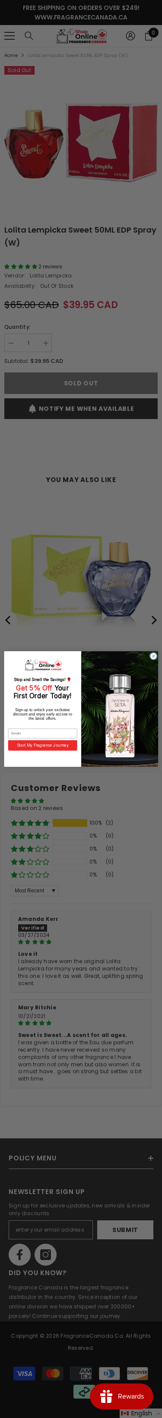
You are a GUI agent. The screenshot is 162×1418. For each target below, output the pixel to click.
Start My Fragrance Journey (42, 745)
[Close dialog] (153, 656)
